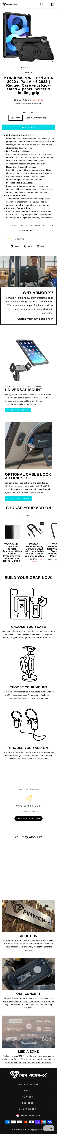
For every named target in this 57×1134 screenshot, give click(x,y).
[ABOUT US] (28, 916)
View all (28, 515)
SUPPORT (27, 1097)
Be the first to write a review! (28, 818)
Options (28, 113)
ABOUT (28, 1091)
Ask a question (28, 230)
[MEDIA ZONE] (28, 1032)
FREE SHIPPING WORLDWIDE (28, 225)
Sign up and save (28, 1085)
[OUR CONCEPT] (28, 974)
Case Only (15, 118)
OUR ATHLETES (27, 1109)
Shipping (19, 103)
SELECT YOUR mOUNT (17, 410)
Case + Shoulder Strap (35, 118)
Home (28, 73)
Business (28, 1103)
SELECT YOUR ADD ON (18, 498)
